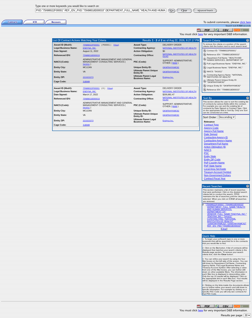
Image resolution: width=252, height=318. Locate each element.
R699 (174, 63)
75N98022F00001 (91, 45)
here (200, 34)
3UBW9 (86, 81)
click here (245, 22)
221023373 (88, 77)
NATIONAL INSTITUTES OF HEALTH (179, 48)
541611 (86, 64)
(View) (116, 45)
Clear (224, 229)
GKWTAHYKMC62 (171, 67)
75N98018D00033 (91, 55)
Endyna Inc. (168, 77)
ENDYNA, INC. (89, 48)
